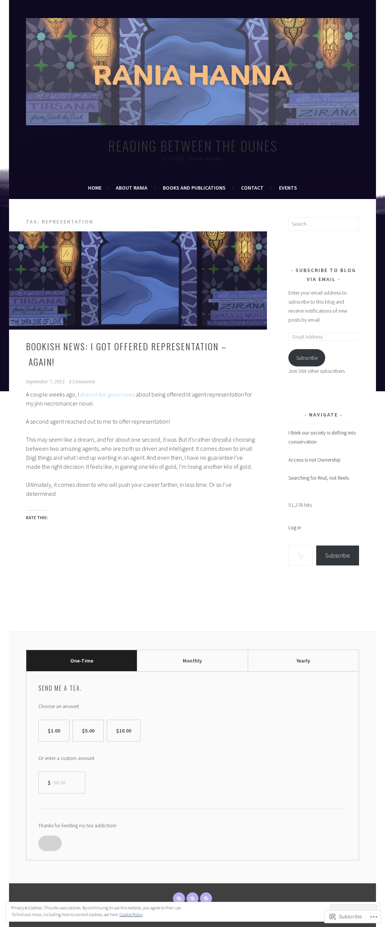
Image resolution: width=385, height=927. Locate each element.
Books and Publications (194, 187)
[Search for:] (323, 223)
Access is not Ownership (314, 459)
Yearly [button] (303, 660)
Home (95, 187)
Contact (252, 187)
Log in (294, 527)
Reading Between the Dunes (192, 145)
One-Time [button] (81, 660)
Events (288, 187)
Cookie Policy (131, 914)
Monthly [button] (192, 660)
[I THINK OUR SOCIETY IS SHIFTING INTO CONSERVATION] (179, 898)
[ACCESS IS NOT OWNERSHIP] (192, 898)
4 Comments (82, 381)
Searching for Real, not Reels (318, 477)
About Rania (131, 187)
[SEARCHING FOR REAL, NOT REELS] (206, 898)
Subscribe (307, 357)
